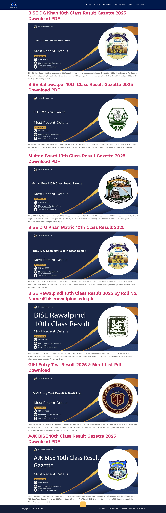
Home (88, 5)
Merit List (107, 5)
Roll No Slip (120, 5)
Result (97, 5)
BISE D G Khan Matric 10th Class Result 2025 (76, 227)
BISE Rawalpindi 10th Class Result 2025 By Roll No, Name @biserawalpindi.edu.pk (82, 295)
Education (139, 5)
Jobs (130, 5)
